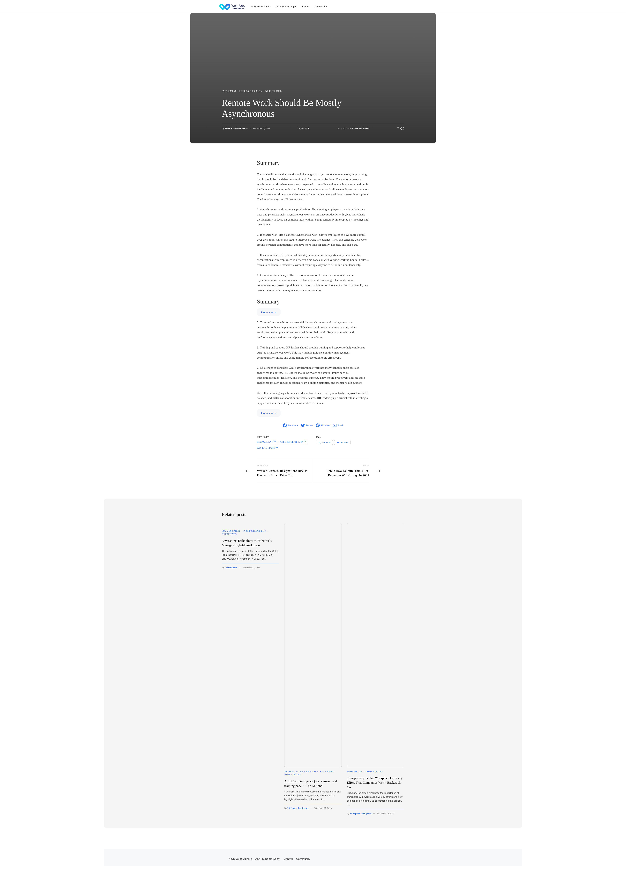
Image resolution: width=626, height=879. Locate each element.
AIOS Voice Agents (261, 6)
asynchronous (324, 442)
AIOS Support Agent (286, 6)
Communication (231, 531)
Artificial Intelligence (297, 771)
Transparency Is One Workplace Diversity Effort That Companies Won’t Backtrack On (374, 782)
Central (306, 6)
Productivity (229, 534)
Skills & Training (324, 771)
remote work (342, 442)
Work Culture (273, 91)
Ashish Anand (231, 567)
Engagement (229, 91)
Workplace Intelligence (236, 128)
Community (321, 6)
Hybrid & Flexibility (250, 91)
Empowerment (355, 771)
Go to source (268, 312)
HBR (307, 128)
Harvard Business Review (356, 128)
